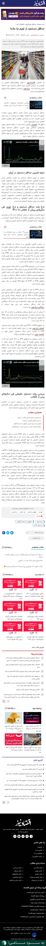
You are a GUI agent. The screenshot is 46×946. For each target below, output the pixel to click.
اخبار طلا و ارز (38, 868)
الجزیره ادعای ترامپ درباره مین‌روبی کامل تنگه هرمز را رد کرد (22, 671)
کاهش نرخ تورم (38, 328)
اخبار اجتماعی (17, 877)
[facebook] (31, 836)
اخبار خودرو (38, 874)
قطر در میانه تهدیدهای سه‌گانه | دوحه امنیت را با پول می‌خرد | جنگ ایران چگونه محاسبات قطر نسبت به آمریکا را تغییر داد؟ (21, 696)
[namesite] (39, 3)
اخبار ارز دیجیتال (36, 880)
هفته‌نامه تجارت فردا (37, 903)
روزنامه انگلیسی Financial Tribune (33, 906)
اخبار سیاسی (17, 868)
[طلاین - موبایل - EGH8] (23, 14)
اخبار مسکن (17, 871)
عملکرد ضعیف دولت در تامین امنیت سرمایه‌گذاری (26, 427)
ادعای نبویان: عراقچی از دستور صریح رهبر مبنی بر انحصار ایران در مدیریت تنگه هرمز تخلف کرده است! (22, 684)
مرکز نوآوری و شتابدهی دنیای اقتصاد (32, 917)
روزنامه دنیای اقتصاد (37, 896)
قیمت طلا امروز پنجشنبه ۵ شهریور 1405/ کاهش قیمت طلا (24, 765)
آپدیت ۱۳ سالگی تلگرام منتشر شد (32, 769)
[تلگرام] (11, 532)
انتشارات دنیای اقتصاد (37, 910)
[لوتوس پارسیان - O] (23, 943)
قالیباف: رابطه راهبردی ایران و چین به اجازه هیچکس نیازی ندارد (23, 666)
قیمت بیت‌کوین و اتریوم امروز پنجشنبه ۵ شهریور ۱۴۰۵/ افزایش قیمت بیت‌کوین (23, 790)
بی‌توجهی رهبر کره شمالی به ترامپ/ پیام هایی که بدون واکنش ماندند (23, 677)
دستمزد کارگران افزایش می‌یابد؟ (32, 421)
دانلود (6, 165)
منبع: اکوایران (36, 538)
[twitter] (27, 836)
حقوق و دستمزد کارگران (24, 522)
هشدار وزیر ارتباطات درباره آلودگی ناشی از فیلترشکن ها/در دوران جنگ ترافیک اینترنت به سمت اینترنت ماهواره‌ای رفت (23, 797)
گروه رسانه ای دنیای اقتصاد (35, 892)
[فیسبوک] (3, 532)
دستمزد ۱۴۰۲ (38, 525)
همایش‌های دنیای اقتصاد (36, 913)
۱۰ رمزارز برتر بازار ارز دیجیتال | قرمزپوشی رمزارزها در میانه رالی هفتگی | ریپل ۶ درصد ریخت (24, 775)
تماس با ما (38, 850)
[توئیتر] (7, 532)
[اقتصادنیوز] (23, 823)
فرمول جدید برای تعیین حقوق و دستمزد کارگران (27, 424)
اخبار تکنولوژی (16, 874)
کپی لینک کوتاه (39, 532)
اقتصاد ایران (39, 334)
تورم (9, 206)
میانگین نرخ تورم (37, 307)
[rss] (15, 836)
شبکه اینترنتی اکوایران (37, 899)
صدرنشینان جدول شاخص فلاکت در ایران (29, 418)
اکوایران (34, 124)
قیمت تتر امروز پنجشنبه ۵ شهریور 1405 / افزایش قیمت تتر (24, 781)
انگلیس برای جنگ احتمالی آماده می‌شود (28, 690)
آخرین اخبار (38, 760)
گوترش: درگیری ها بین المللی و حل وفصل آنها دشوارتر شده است (23, 785)
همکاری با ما (38, 853)
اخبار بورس (38, 871)
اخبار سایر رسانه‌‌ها (15, 880)
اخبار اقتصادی (35, 35)
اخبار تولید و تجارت (36, 877)
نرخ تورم (27, 88)
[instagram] (23, 836)
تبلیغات (39, 847)
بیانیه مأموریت (37, 857)
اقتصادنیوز (31, 82)
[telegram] (19, 836)
